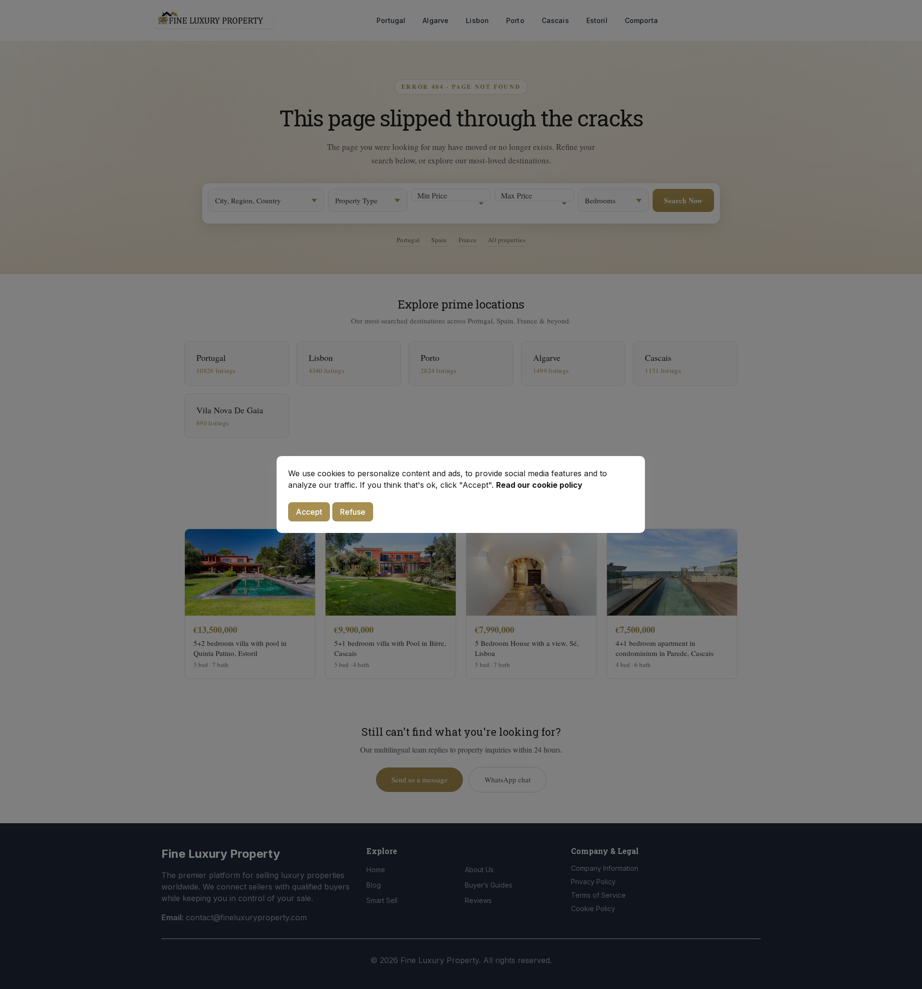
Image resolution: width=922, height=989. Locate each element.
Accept (309, 512)
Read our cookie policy (539, 485)
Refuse (352, 512)
